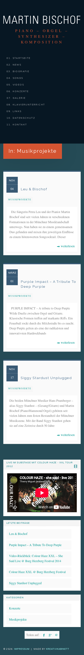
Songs (18, 78)
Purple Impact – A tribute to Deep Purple (35, 545)
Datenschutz (24, 118)
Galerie (19, 98)
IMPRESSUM (22, 649)
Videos (18, 84)
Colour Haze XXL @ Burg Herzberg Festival (37, 572)
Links (17, 111)
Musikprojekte (19, 199)
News (17, 64)
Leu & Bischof (18, 534)
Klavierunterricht (29, 104)
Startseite (22, 58)
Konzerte (21, 91)
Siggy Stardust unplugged (25, 583)
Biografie (21, 71)
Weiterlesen (66, 246)
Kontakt (20, 124)
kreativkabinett (57, 649)
